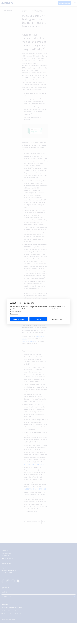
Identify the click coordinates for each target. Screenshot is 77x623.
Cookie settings (57, 319)
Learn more (14, 314)
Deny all (38, 319)
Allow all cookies (19, 319)
